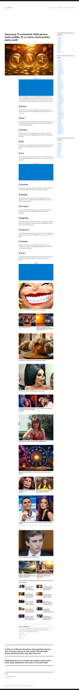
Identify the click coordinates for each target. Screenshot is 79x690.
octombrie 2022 (61, 115)
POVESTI (59, 45)
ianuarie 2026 (60, 68)
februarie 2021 (60, 130)
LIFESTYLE (60, 43)
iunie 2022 (60, 120)
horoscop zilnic (21, 637)
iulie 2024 (59, 90)
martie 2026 (60, 66)
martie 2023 (60, 109)
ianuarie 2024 (60, 97)
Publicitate (60, 47)
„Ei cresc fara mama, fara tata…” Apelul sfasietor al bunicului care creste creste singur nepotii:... (29, 604)
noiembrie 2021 (61, 129)
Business (72, 7)
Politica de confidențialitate (11, 676)
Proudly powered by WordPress (27, 685)
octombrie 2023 (61, 101)
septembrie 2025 (61, 73)
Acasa (50, 7)
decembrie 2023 (61, 98)
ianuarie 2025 (60, 83)
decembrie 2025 (61, 69)
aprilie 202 (60, 134)
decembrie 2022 (61, 113)
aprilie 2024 (60, 94)
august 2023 (60, 103)
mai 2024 (59, 92)
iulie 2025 (59, 75)
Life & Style (60, 7)
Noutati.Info (7, 685)
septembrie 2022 (61, 117)
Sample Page (8, 677)
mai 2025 (59, 78)
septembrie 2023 (61, 102)
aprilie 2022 (60, 123)
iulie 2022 (59, 119)
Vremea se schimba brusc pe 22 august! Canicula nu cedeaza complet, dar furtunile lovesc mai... (47, 597)
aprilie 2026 (60, 65)
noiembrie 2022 (61, 114)
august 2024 (60, 89)
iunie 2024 (60, 91)
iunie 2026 (60, 62)
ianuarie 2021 (60, 131)
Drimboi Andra (21, 632)
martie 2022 (60, 124)
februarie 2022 (60, 125)
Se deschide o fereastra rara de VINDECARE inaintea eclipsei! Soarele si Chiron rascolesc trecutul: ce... (48, 589)
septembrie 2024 (61, 88)
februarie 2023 (60, 111)
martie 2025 (60, 80)
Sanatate (66, 7)
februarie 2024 (60, 96)
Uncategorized (60, 51)
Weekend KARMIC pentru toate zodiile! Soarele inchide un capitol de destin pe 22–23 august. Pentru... (30, 597)
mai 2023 (59, 107)
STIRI (59, 50)
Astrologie (20, 636)
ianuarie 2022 (60, 126)
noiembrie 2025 (61, 71)
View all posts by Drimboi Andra (32, 631)
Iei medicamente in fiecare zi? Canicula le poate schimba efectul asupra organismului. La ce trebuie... (30, 612)
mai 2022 (59, 121)
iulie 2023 (59, 104)
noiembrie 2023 (61, 100)
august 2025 (60, 74)
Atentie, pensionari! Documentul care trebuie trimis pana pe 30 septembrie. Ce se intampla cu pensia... (29, 589)
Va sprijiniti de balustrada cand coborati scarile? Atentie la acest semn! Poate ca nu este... (48, 612)
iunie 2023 (60, 106)
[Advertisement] (39, 24)
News (54, 7)
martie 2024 (60, 95)
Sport (59, 49)
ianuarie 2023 (60, 112)
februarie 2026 (60, 67)
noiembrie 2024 (61, 85)
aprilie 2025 (60, 79)
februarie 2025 (60, 81)
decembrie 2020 (61, 132)
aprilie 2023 (60, 108)
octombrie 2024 (61, 86)
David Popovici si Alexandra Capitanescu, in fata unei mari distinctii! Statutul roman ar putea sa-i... (48, 619)
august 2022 (60, 118)
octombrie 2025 (61, 72)
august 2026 (60, 60)
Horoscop (59, 39)
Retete (60, 42)
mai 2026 (59, 63)
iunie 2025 (60, 77)
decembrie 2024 (61, 84)
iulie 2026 (59, 61)
